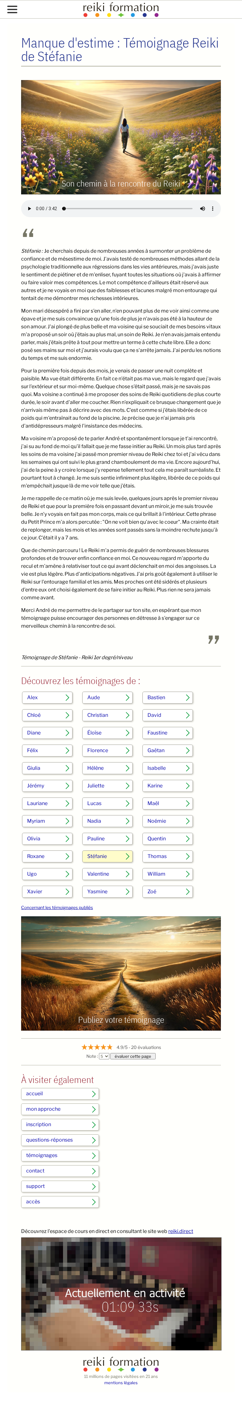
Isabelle (156, 768)
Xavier (34, 892)
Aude (93, 697)
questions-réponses (49, 1140)
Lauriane (37, 803)
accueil (34, 1094)
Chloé (34, 715)
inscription (38, 1124)
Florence (97, 750)
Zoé (151, 892)
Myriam (36, 821)
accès (33, 1202)
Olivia (33, 839)
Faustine (157, 733)
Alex (32, 697)
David (154, 715)
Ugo (32, 874)
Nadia (94, 821)
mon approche (43, 1109)
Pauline (96, 839)
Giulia (33, 768)
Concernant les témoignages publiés (57, 907)
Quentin (156, 839)
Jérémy (35, 786)
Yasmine (97, 892)
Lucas (94, 803)
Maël (153, 803)
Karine (155, 786)
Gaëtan (155, 750)
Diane (34, 733)
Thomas (157, 856)
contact (35, 1171)
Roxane (35, 856)
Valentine (98, 874)
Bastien (156, 697)
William (156, 874)
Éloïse (94, 733)
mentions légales (121, 1382)
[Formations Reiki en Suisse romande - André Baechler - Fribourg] (121, 1370)
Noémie (156, 821)
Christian (97, 715)
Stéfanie (97, 856)
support (35, 1186)
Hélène (95, 768)
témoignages (41, 1155)
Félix (32, 750)
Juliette (95, 786)
